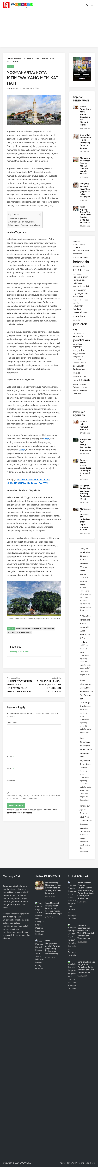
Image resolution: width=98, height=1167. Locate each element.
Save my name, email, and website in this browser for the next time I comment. (34, 797)
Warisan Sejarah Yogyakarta (22, 222)
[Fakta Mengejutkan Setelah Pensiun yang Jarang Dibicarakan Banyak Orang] (39, 941)
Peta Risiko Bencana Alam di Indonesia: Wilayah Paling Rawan (85, 563)
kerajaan (76, 287)
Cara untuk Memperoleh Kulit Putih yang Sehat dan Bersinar (85, 141)
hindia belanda (77, 254)
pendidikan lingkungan (77, 345)
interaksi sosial (79, 266)
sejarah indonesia (79, 384)
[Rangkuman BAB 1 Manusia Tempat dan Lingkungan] (75, 440)
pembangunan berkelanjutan (78, 334)
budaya (76, 241)
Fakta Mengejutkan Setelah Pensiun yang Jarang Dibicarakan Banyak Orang (52, 947)
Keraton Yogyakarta (18, 218)
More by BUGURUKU (19, 652)
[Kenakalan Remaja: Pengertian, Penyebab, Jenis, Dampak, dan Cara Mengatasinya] (72, 962)
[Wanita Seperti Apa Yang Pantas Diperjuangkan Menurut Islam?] (75, 107)
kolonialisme (79, 290)
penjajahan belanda (79, 354)
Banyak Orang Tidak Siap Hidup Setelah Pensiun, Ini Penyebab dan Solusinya (53, 887)
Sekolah (76, 387)
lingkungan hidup (81, 293)
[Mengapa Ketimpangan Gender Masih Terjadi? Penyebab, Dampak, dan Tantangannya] (72, 925)
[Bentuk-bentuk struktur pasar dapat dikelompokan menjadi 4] (75, 460)
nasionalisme (80, 312)
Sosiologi (84, 387)
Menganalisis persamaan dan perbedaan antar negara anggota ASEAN (85, 519)
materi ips (76, 303)
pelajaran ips (80, 326)
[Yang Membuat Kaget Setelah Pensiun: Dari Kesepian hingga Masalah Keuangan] (39, 903)
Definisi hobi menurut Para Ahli (84, 425)
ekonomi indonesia (81, 250)
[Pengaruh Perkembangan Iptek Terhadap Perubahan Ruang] (75, 486)
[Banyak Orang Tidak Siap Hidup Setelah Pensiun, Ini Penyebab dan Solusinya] (39, 883)
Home (9, 58)
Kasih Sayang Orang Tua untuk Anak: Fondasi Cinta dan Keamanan (85, 215)
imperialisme (80, 257)
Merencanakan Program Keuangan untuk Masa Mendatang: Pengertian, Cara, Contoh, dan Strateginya (85, 890)
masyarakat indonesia (80, 300)
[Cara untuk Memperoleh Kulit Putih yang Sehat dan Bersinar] (75, 135)
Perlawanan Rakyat (79, 371)
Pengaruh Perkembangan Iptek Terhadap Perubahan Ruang (85, 492)
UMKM (75, 393)
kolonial (84, 286)
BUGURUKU (14, 89)
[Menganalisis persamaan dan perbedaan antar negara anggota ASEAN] (75, 509)
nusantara (79, 316)
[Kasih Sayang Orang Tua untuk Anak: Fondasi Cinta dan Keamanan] (75, 207)
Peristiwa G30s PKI (79, 363)
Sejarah (17, 58)
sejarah (84, 380)
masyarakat (78, 297)
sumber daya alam (80, 390)
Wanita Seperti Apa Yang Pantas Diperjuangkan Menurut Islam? (85, 115)
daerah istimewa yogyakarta (28, 629)
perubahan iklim (77, 376)
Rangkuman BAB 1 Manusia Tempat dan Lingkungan (85, 444)
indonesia (81, 262)
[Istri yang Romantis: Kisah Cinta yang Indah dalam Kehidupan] (75, 184)
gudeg (46, 438)
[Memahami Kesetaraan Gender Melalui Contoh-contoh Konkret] (75, 158)
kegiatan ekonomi (81, 277)
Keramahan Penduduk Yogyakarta (25, 225)
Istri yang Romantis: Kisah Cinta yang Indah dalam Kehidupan (85, 190)
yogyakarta (48, 629)
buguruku (77, 247)
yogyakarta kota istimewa (19, 632)
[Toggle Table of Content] (37, 215)
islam (87, 270)
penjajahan (79, 350)
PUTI (82, 616)
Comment (13, 722)
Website (11, 781)
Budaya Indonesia (79, 244)
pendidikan (81, 340)
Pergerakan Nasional (78, 358)
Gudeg (22, 449)
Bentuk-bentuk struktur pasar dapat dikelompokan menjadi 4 (85, 468)
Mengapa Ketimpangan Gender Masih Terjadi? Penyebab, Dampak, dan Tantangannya (86, 932)
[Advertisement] (49, 29)
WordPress (75, 1163)
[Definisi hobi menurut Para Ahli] (75, 422)
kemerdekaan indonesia (79, 281)
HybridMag (90, 1163)
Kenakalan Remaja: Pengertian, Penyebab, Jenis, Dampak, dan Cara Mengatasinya (86, 967)
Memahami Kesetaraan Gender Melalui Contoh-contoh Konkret (85, 166)
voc (79, 393)
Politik (75, 381)
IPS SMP (78, 270)
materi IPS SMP (78, 306)
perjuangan (78, 365)
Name (10, 757)
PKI (84, 376)
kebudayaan (77, 274)
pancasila (76, 320)
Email (10, 769)
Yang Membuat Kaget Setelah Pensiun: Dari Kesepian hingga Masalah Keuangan (53, 908)
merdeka (77, 309)
